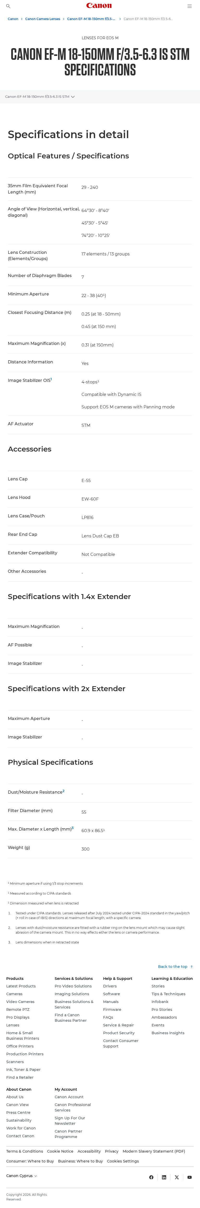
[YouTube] (190, 1177)
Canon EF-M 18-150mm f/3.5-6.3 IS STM (37, 96)
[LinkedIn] (164, 1177)
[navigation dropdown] (189, 6)
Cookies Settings (123, 1161)
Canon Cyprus (20, 1175)
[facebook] (151, 1177)
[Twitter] (177, 1177)
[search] (8, 6)
